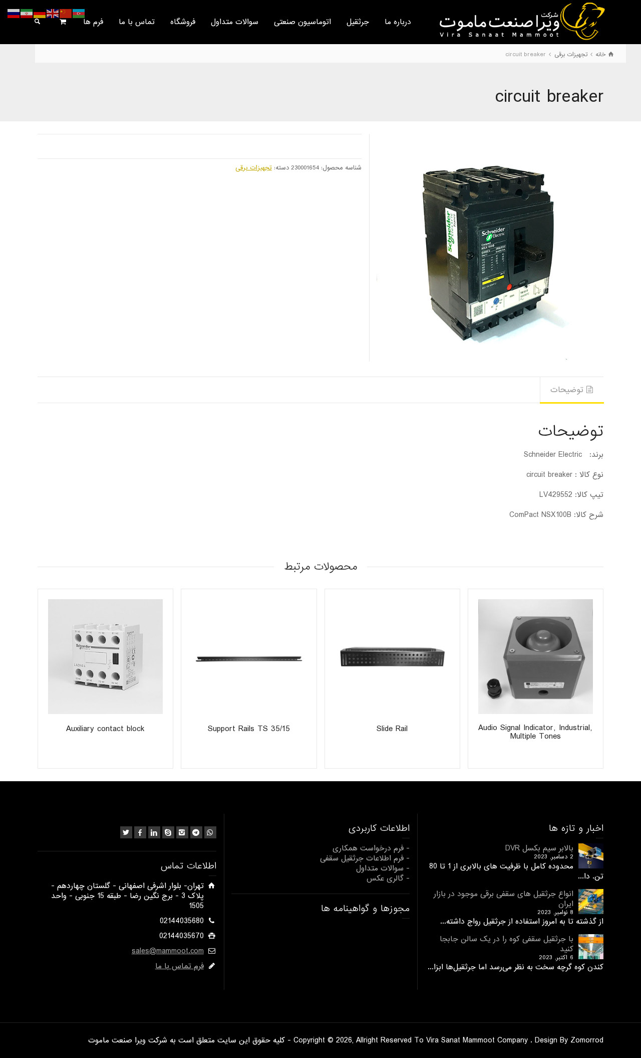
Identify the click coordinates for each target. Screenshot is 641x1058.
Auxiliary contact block (105, 729)
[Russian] (14, 14)
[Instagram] (182, 832)
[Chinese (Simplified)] (66, 14)
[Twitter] (126, 832)
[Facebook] (140, 832)
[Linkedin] (154, 832)
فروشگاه (182, 22)
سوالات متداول (234, 22)
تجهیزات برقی (253, 167)
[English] (53, 14)
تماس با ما (137, 22)
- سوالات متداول (383, 868)
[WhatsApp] (210, 832)
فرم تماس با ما (179, 966)
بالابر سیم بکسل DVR (539, 848)
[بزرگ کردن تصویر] (490, 247)
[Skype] (168, 832)
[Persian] (27, 14)
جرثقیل (358, 22)
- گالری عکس (388, 878)
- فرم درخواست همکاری (371, 848)
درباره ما (398, 22)
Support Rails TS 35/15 (249, 729)
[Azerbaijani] (79, 14)
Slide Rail (392, 729)
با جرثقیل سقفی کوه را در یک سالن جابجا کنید (506, 944)
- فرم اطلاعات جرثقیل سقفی (365, 858)
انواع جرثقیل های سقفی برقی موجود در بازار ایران (503, 899)
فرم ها (93, 22)
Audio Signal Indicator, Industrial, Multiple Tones (535, 732)
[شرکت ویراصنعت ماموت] (521, 21)
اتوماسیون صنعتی (302, 22)
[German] (40, 14)
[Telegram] (196, 832)
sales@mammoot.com (168, 951)
